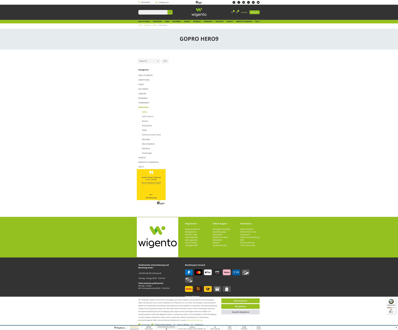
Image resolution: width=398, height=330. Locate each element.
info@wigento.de (164, 2)
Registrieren (254, 12)
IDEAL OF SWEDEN (144, 21)
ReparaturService (192, 229)
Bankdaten (217, 240)
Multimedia (177, 21)
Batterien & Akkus (220, 237)
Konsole (230, 21)
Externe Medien (183, 324)
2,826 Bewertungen (151, 198)
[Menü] (394, 299)
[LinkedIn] (248, 2)
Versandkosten (191, 237)
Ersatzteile (220, 21)
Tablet (167, 21)
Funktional (199, 324)
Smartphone (157, 21)
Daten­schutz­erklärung (194, 320)
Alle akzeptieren (240, 301)
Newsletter (217, 234)
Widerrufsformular (248, 232)
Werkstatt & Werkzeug (244, 21)
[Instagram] (238, 2)
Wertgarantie (190, 232)
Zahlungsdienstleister (163, 324)
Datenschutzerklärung (249, 237)
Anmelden (244, 12)
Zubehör (187, 21)
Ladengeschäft (191, 245)
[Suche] (170, 12)
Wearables (197, 21)
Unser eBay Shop (247, 245)
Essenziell (146, 324)
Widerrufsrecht (246, 229)
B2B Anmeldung (247, 242)
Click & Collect (191, 242)
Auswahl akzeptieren (240, 312)
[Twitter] (258, 2)
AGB (242, 240)
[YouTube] (243, 2)
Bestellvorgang (219, 232)
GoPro (154, 25)
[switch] (391, 311)
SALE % (257, 21)
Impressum (245, 234)
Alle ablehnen (240, 306)
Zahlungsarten (191, 240)
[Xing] (253, 2)
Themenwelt (208, 21)
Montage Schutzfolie (221, 229)
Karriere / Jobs (191, 234)
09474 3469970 (145, 2)
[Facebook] (234, 2)
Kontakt (216, 242)
